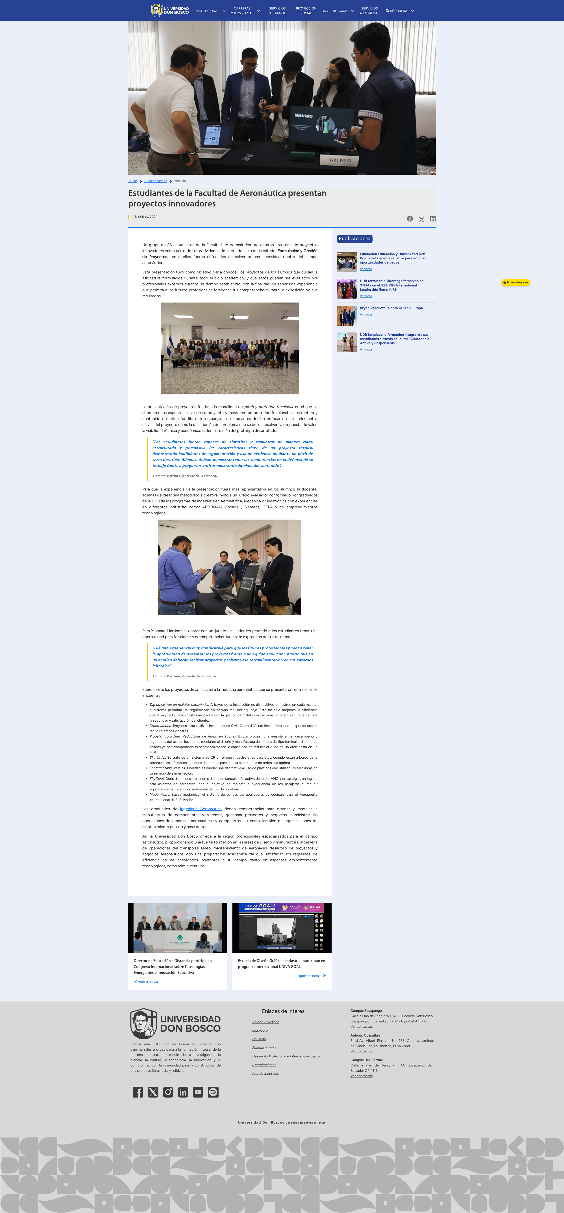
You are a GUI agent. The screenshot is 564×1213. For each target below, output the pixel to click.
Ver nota (366, 269)
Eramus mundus (264, 1048)
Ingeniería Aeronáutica (201, 808)
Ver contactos (362, 1026)
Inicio (132, 180)
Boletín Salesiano (265, 1022)
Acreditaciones (264, 1065)
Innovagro (259, 1030)
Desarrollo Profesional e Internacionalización (286, 1056)
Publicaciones (155, 180)
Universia (259, 1039)
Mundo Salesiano (265, 1073)
